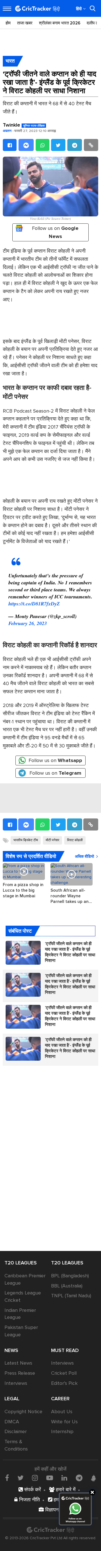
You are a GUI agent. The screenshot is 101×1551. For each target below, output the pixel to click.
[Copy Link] (91, 145)
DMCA (11, 1422)
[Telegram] (74, 145)
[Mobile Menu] (7, 8)
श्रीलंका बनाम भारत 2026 (59, 23)
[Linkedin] (64, 1477)
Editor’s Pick (64, 1383)
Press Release (19, 1373)
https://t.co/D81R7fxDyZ (34, 603)
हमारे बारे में (64, 1489)
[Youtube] (49, 1477)
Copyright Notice (23, 1411)
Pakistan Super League (21, 1331)
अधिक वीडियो (84, 856)
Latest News (18, 1363)
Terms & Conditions (16, 1445)
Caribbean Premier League (24, 1279)
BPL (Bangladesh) (70, 1276)
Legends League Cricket (22, 1296)
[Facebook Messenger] (26, 145)
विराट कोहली (75, 840)
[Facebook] (10, 145)
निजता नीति (29, 1500)
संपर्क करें (32, 1489)
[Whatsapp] (42, 145)
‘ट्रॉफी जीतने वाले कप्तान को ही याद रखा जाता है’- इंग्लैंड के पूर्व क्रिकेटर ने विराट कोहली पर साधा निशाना (70, 952)
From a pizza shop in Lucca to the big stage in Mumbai (23, 890)
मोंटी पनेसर (52, 840)
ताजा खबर (25, 23)
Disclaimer (15, 1431)
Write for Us (64, 1422)
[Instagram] (35, 1477)
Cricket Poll (64, 1373)
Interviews (15, 1383)
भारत (10, 61)
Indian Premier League (20, 1314)
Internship (62, 1431)
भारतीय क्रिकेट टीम (25, 840)
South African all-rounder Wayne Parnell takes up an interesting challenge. (71, 896)
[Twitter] (58, 145)
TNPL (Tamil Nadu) (71, 1295)
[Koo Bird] (93, 1478)
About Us (61, 1411)
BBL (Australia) (66, 1286)
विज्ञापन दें (53, 1510)
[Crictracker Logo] (37, 9)
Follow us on (55, 232)
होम (8, 23)
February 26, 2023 (27, 623)
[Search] (92, 8)
